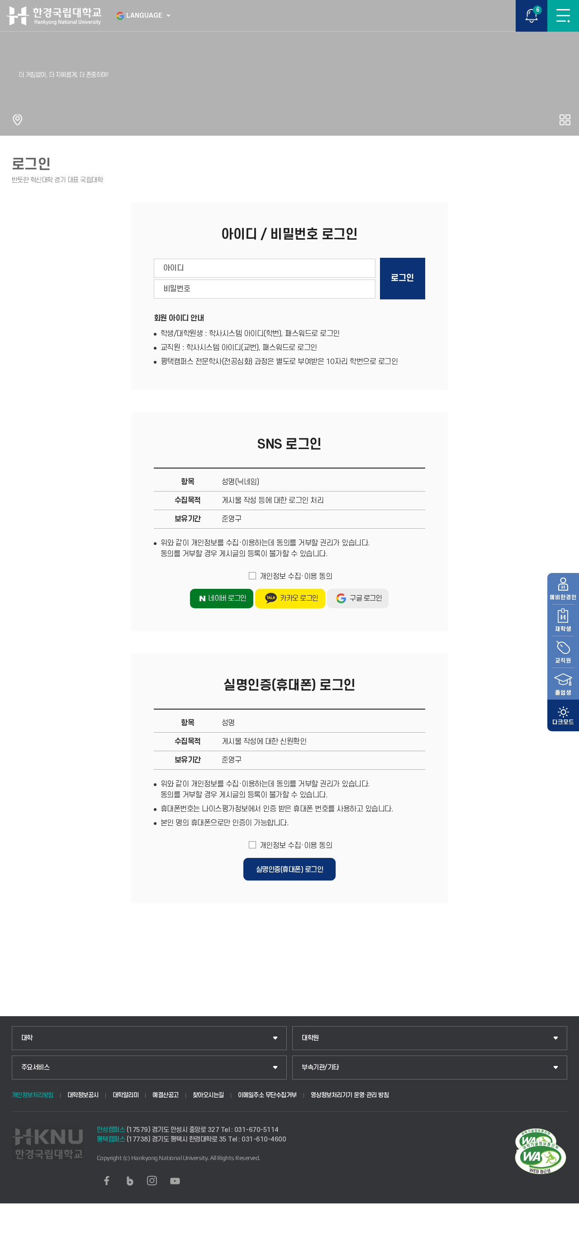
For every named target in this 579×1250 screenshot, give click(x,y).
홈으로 (18, 119)
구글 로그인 (366, 598)
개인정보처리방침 (32, 1095)
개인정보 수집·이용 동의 (296, 577)
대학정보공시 (83, 1095)
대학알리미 (126, 1095)
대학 (27, 1038)
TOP (563, 1243)
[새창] (107, 1181)
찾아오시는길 (208, 1095)
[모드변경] (563, 715)
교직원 (563, 661)
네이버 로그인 (227, 598)
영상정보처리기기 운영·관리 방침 (350, 1095)
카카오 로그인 (299, 598)
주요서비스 (35, 1067)
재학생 (563, 629)
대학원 (310, 1038)
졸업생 (563, 693)
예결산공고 (165, 1095)
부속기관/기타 (320, 1067)
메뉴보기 (563, 16)
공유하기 (565, 120)
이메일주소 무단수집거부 (267, 1095)
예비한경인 (563, 597)
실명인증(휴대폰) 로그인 (289, 870)
